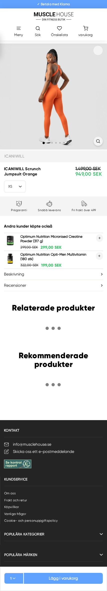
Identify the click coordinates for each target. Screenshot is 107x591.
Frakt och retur (15, 500)
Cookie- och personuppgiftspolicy (31, 520)
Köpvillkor (11, 507)
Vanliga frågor (15, 514)
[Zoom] (98, 141)
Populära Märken (20, 555)
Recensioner (15, 285)
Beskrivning (14, 274)
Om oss (10, 493)
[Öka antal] (99, 238)
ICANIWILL (14, 156)
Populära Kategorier (24, 534)
